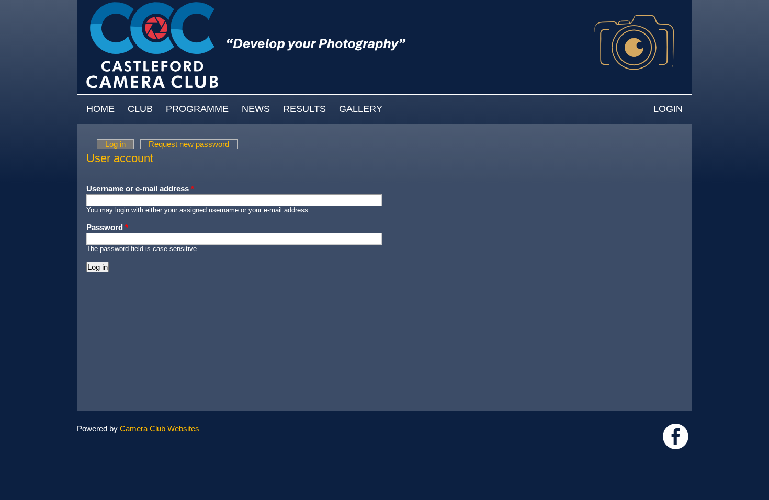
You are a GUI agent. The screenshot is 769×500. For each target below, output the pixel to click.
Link (675, 436)
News (256, 109)
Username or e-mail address (140, 188)
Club (140, 109)
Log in (119, 144)
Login (668, 109)
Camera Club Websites (159, 428)
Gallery (360, 109)
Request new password (189, 144)
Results (304, 109)
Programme (197, 109)
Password (107, 227)
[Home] (384, 5)
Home (100, 109)
